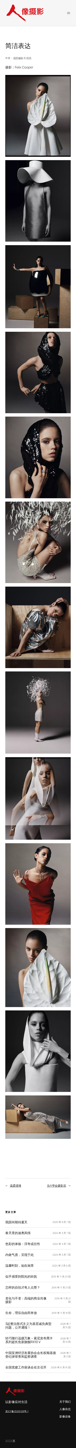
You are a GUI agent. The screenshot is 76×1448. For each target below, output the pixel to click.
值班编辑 (18, 58)
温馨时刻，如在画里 (19, 1265)
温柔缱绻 (15, 1186)
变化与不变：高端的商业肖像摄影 (25, 1300)
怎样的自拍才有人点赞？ (22, 1287)
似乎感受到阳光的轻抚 (21, 1276)
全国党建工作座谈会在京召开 (25, 1367)
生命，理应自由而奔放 (21, 1313)
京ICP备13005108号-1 (16, 1411)
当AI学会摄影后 (56, 1186)
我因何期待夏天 (16, 1222)
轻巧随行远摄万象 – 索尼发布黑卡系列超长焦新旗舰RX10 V (29, 1340)
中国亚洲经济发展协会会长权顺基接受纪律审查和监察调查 (30, 1354)
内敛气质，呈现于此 (19, 1255)
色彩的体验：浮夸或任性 (22, 1244)
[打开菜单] (68, 13)
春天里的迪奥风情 (18, 1233)
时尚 (29, 58)
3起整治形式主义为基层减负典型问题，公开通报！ (28, 1325)
